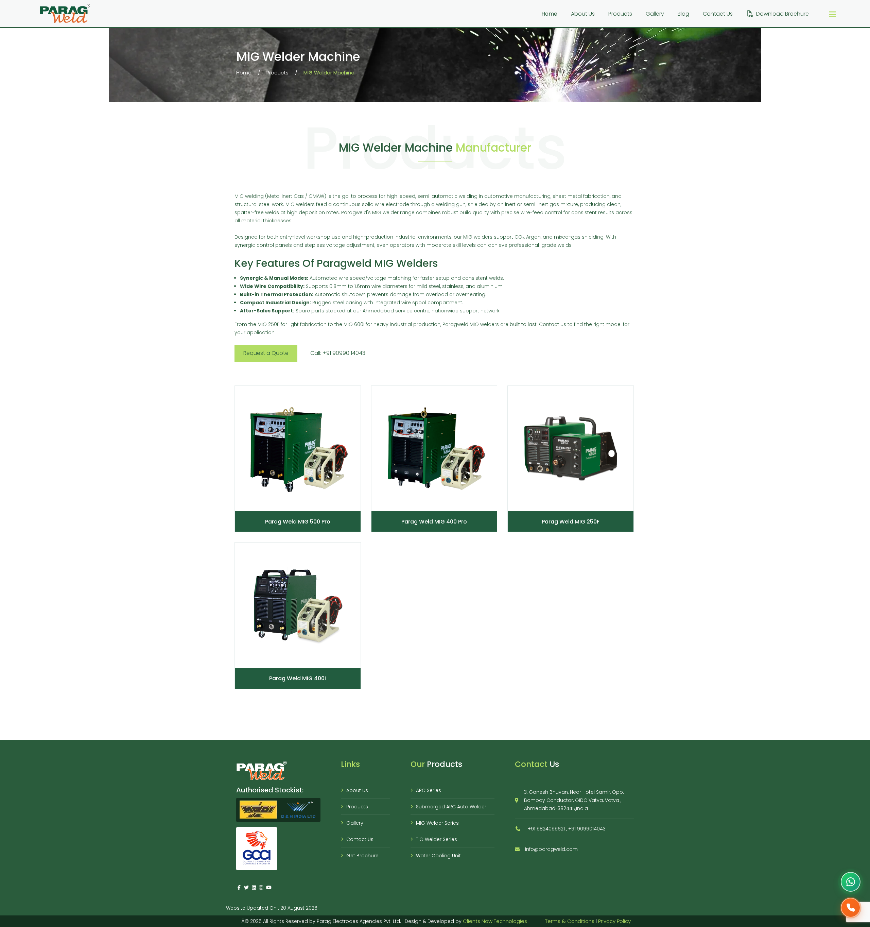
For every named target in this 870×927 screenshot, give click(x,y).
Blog (683, 14)
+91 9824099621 (546, 828)
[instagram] (261, 887)
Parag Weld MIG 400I (297, 678)
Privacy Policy (614, 921)
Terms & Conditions (569, 921)
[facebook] (239, 887)
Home (549, 14)
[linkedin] (254, 887)
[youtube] (268, 887)
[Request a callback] (850, 907)
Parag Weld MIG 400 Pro (434, 522)
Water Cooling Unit (438, 855)
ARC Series (428, 790)
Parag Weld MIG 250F (570, 522)
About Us (583, 14)
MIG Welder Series (437, 823)
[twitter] (247, 887)
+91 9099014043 (587, 828)
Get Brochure (362, 855)
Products (620, 14)
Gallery (655, 14)
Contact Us (718, 14)
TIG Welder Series (436, 839)
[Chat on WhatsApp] (850, 882)
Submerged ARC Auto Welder (451, 806)
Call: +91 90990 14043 (337, 353)
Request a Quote (266, 353)
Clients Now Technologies (495, 921)
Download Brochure (782, 14)
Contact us (552, 324)
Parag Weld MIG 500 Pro (297, 522)
